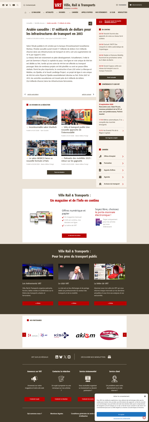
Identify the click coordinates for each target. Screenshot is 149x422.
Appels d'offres (109, 170)
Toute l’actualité (111, 77)
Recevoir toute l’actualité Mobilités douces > (113, 22)
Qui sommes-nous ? (34, 414)
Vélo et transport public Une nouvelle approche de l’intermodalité (75, 130)
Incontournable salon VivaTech (43, 127)
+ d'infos (37, 303)
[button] (145, 396)
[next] (125, 335)
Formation (108, 163)
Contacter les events (88, 399)
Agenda (107, 177)
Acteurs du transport (112, 184)
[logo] (38, 335)
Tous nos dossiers (59, 172)
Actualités (29, 23)
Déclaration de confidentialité (122, 418)
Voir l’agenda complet (111, 138)
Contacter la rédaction (61, 399)
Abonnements (137, 5)
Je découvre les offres (74, 235)
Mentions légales (56, 414)
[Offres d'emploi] (123, 156)
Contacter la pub (34, 399)
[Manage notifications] (144, 417)
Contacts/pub (30, 5)
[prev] (24, 335)
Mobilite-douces (40, 23)
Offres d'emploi (109, 156)
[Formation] (123, 163)
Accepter (121, 414)
